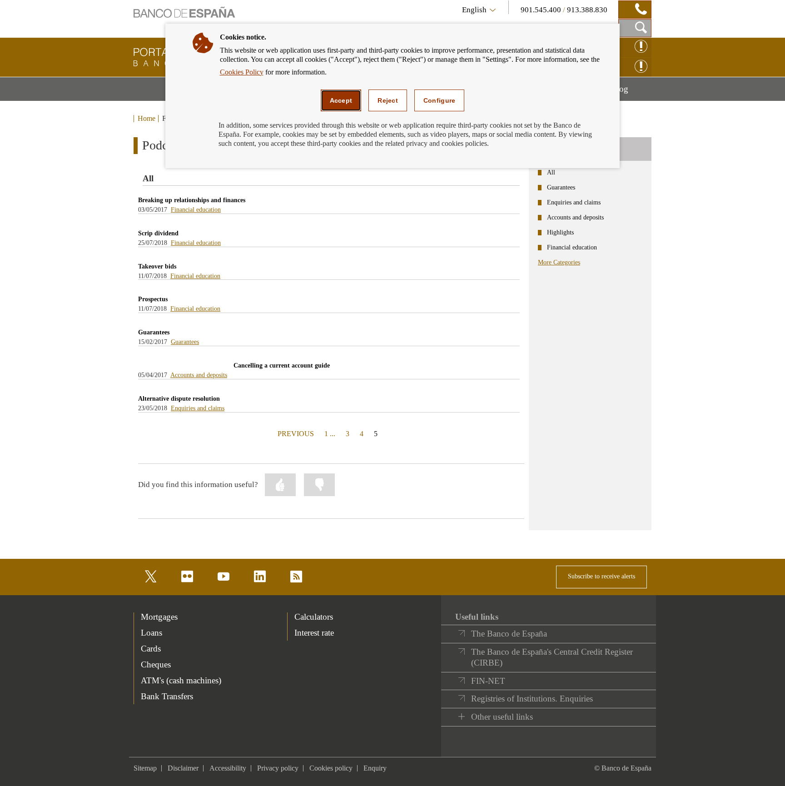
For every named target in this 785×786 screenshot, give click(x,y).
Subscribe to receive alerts (601, 576)
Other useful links (502, 716)
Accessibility (227, 768)
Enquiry (375, 768)
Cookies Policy (241, 72)
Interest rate (314, 632)
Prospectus (153, 299)
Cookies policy (331, 768)
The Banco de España (509, 633)
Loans (151, 632)
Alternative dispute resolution (179, 398)
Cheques (156, 664)
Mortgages (159, 617)
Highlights (560, 232)
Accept (341, 100)
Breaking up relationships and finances (191, 200)
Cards (151, 648)
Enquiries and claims (197, 408)
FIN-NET (488, 681)
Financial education (196, 209)
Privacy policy (277, 768)
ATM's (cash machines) (181, 680)
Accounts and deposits (198, 375)
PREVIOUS (295, 433)
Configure (439, 100)
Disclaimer (183, 768)
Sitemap (145, 768)
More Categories (559, 262)
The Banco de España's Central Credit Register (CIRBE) (552, 657)
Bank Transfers (167, 696)
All (551, 172)
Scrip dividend (158, 233)
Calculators (313, 617)
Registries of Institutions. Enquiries (532, 698)
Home (146, 118)
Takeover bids (157, 266)
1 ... (329, 434)
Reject (388, 100)
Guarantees (153, 332)
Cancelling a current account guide (282, 365)
